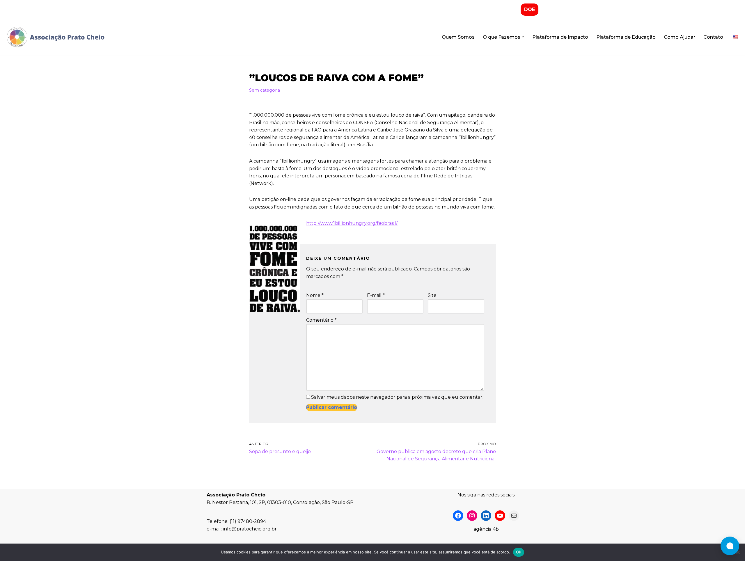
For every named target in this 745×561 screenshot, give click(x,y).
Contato (713, 37)
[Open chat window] (730, 546)
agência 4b (486, 529)
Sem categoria (264, 90)
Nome (315, 295)
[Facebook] (458, 515)
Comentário (321, 320)
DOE (529, 9)
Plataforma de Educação (626, 37)
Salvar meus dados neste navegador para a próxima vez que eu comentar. (397, 397)
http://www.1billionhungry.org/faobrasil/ (352, 223)
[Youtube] (500, 515)
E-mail (376, 295)
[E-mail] (514, 515)
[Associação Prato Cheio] (55, 37)
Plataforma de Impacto (560, 37)
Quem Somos (458, 37)
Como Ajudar (679, 37)
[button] (523, 37)
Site (432, 295)
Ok (518, 552)
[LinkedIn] (486, 515)
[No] (738, 552)
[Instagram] (472, 515)
